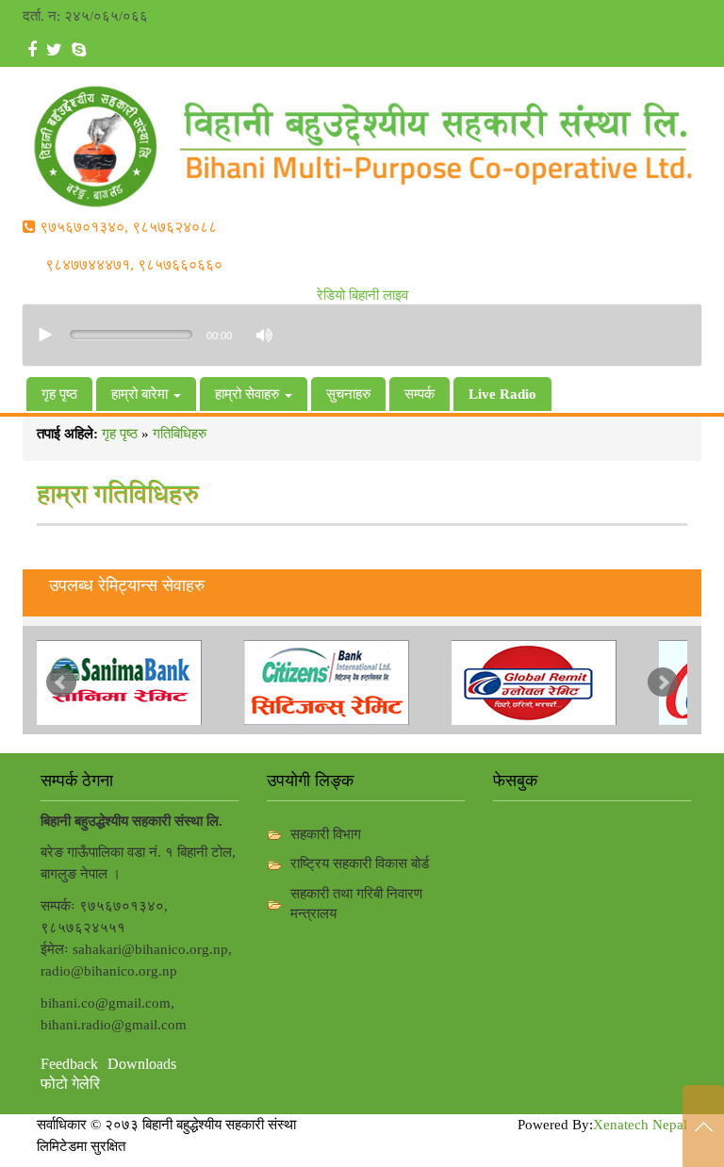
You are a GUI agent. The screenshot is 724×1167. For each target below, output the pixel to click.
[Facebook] (32, 50)
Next (663, 682)
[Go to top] (703, 1126)
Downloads (141, 1064)
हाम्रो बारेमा (141, 394)
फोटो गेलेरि (70, 1084)
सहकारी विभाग (325, 834)
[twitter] (54, 50)
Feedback (69, 1064)
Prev (61, 682)
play (46, 334)
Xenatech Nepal (640, 1124)
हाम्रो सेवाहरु (249, 394)
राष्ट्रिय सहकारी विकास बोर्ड (359, 863)
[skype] (79, 50)
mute (262, 335)
